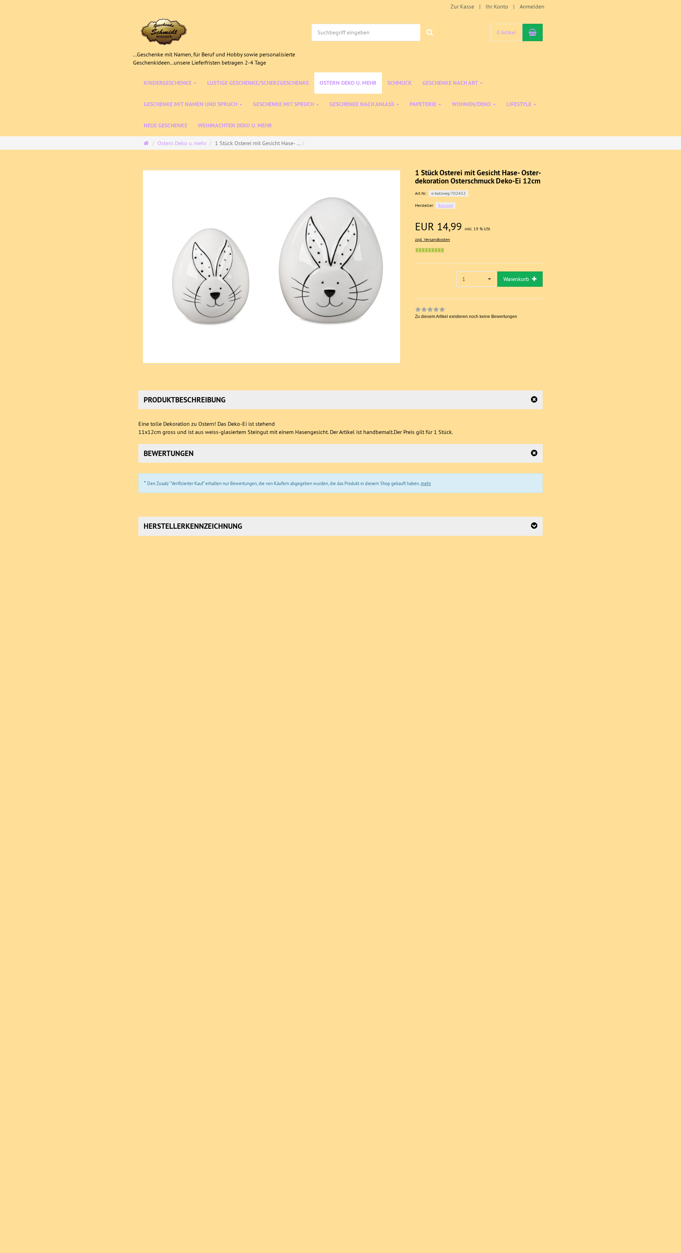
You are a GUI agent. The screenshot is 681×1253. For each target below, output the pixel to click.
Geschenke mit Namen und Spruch (191, 104)
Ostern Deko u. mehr (348, 83)
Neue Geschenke (165, 125)
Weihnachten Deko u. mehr (235, 125)
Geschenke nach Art (450, 83)
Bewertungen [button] (169, 453)
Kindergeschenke (168, 83)
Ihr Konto (497, 6)
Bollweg (445, 205)
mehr (426, 483)
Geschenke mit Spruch (284, 104)
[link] (466, 314)
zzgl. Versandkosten (432, 239)
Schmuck (399, 83)
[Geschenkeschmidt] (160, 31)
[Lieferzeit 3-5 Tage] (429, 250)
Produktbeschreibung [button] (185, 400)
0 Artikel (506, 32)
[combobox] (476, 279)
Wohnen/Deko (472, 104)
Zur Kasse (462, 6)
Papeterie (424, 104)
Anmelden (532, 6)
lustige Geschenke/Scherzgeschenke (258, 83)
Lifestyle (519, 104)
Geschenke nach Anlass (362, 104)
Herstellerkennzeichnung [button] (193, 526)
